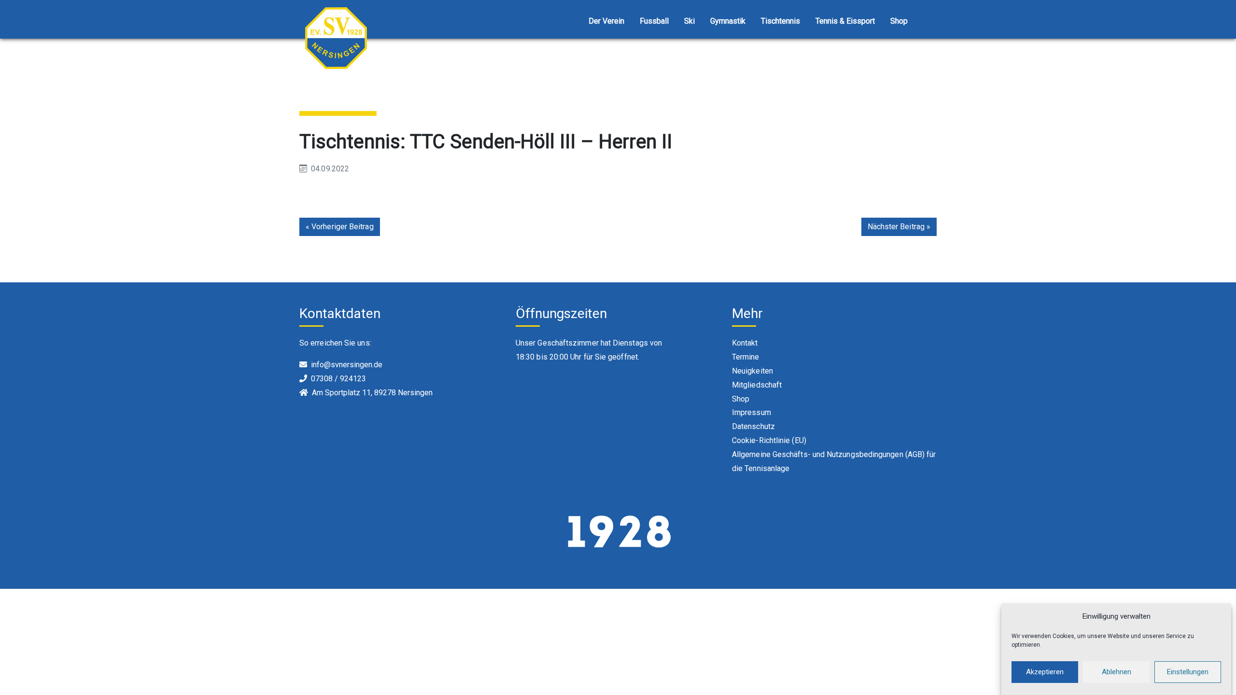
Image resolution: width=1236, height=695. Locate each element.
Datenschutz (753, 426)
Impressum (751, 412)
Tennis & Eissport (845, 21)
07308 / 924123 (338, 378)
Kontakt (745, 343)
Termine (745, 356)
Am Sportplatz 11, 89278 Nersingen (372, 392)
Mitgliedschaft (757, 384)
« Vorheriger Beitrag (340, 226)
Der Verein (606, 21)
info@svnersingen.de (346, 364)
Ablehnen (1116, 671)
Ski (689, 21)
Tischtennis (780, 21)
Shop (899, 21)
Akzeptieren (1045, 671)
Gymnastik (727, 21)
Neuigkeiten (752, 370)
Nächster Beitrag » (899, 226)
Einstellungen (1187, 671)
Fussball (654, 21)
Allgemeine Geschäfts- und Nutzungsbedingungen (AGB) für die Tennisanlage (834, 461)
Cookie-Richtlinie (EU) (769, 440)
